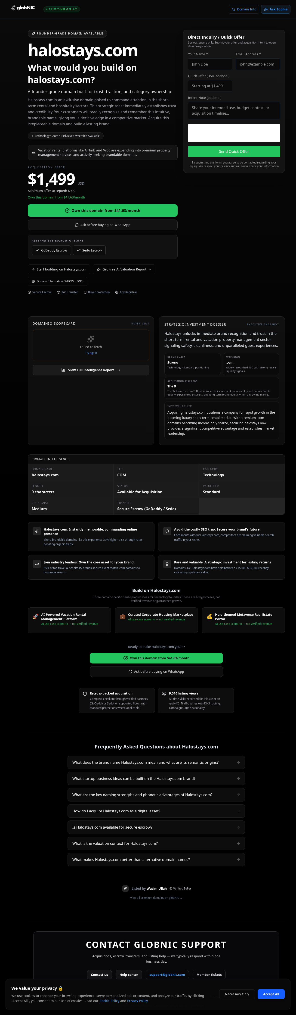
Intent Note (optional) (204, 97)
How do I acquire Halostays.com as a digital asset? (116, 811)
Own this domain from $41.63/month (105, 210)
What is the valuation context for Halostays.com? (115, 843)
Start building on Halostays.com (61, 269)
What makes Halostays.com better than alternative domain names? (131, 859)
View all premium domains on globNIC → (156, 898)
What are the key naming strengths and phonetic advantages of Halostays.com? (142, 794)
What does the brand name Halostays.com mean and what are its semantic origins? (145, 762)
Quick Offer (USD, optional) (208, 76)
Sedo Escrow (92, 250)
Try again (91, 353)
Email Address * (248, 54)
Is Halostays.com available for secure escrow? (112, 827)
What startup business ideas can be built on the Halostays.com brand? (133, 778)
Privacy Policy (137, 1001)
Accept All (271, 994)
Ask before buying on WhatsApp (105, 225)
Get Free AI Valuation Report (124, 269)
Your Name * (198, 54)
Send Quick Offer (234, 151)
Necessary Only (237, 994)
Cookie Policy (109, 1001)
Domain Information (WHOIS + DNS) (60, 281)
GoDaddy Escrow (54, 250)
